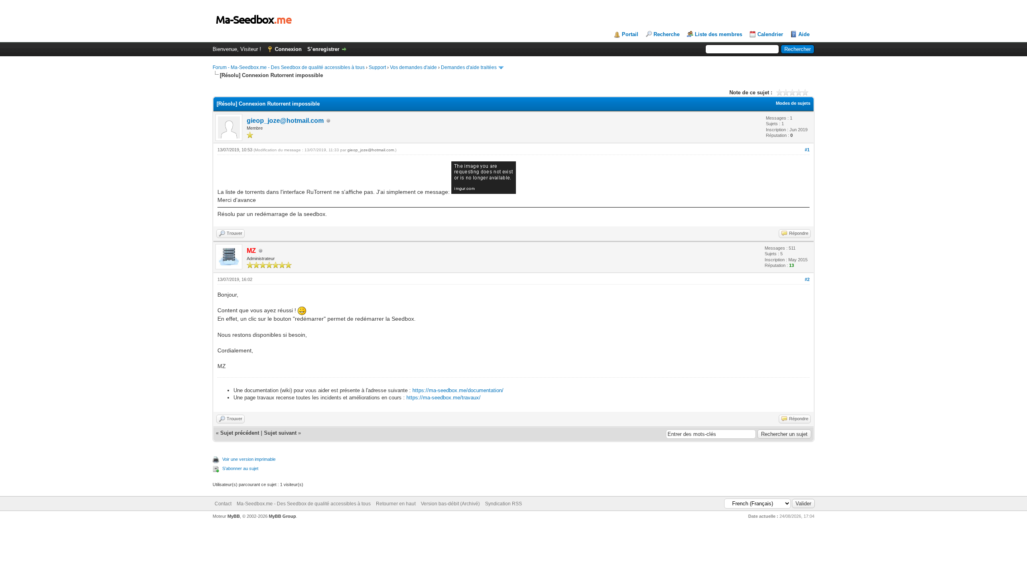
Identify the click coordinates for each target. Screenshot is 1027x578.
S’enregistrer (323, 49)
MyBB (233, 516)
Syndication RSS (503, 504)
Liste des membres (718, 34)
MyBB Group (282, 516)
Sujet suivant (280, 433)
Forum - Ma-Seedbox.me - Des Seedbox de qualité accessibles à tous (289, 67)
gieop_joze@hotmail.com (285, 120)
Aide (804, 34)
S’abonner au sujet (240, 468)
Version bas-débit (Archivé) (450, 504)
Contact (223, 504)
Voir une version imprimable (249, 459)
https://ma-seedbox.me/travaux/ (443, 398)
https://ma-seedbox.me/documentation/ (457, 390)
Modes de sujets (793, 103)
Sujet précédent (239, 433)
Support (377, 67)
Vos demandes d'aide (413, 67)
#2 (807, 279)
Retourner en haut (396, 504)
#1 (807, 149)
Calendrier (770, 34)
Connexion (288, 49)
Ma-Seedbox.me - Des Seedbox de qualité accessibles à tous (304, 504)
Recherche (667, 34)
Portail (630, 34)
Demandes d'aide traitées (469, 67)
